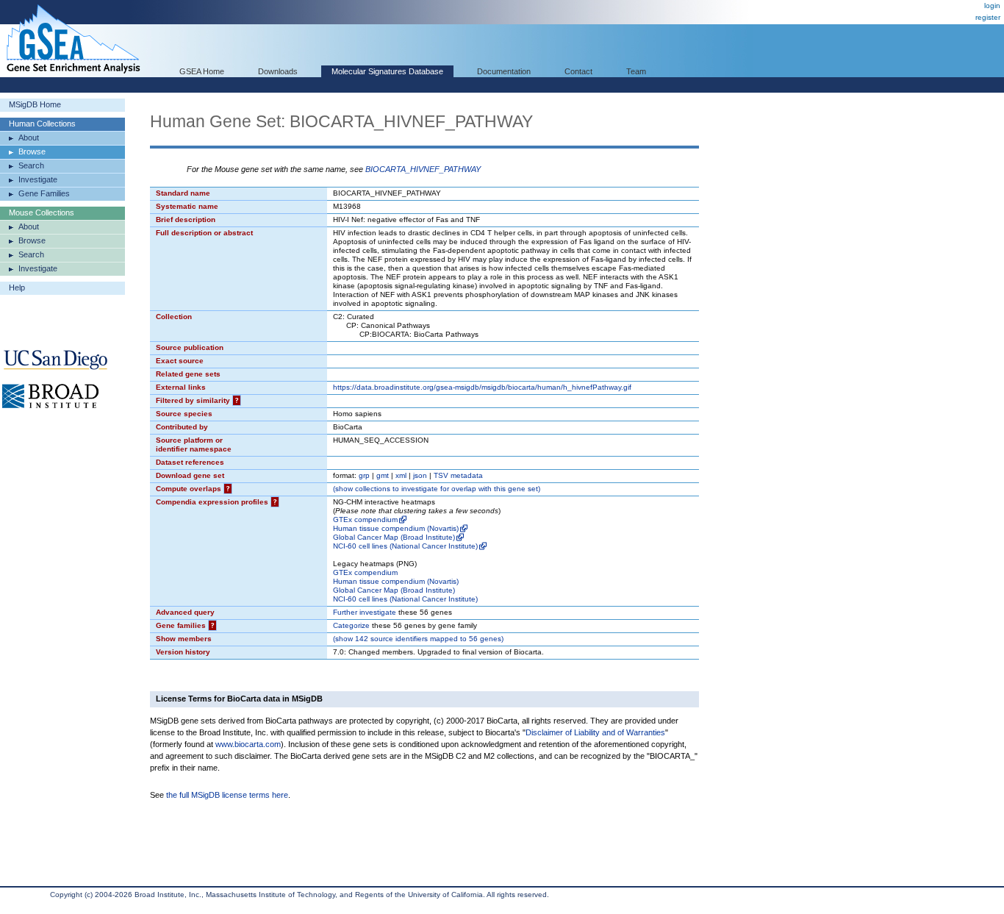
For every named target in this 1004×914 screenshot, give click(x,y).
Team (636, 71)
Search (31, 165)
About (28, 137)
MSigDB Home (35, 104)
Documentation (504, 71)
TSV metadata (458, 475)
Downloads (278, 71)
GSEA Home (201, 71)
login (992, 5)
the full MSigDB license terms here (227, 794)
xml (400, 475)
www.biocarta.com (248, 744)
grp (364, 475)
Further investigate (364, 612)
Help (17, 287)
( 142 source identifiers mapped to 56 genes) (418, 639)
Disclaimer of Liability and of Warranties (595, 732)
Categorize (351, 625)
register (987, 17)
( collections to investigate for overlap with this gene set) (436, 489)
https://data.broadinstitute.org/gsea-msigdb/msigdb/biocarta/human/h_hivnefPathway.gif (482, 387)
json (420, 475)
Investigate (37, 179)
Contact (578, 71)
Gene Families (44, 193)
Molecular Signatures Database (387, 71)
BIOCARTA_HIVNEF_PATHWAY (423, 169)
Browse (32, 151)
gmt (382, 475)
